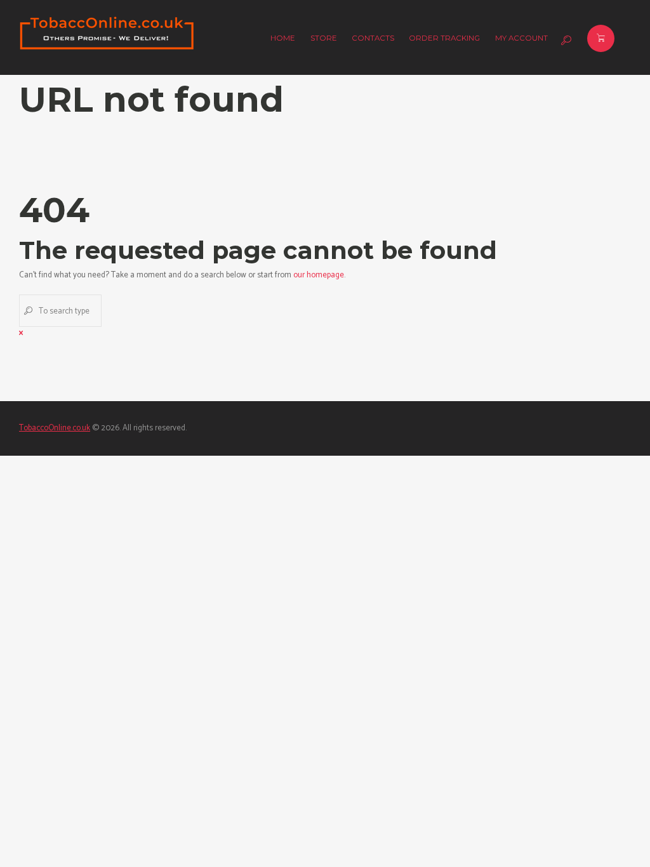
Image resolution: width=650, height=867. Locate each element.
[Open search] (564, 40)
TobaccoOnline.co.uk (54, 428)
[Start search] (27, 310)
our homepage (318, 275)
